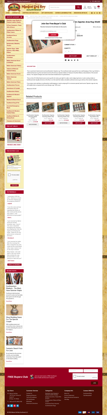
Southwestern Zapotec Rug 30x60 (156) (94, 115)
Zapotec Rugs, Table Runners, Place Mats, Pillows (13, 50)
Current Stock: (69, 44)
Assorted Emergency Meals (13, 107)
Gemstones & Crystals (13, 88)
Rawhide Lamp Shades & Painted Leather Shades (14, 21)
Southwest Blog (87, 393)
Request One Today (14, 144)
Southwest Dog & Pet (13, 103)
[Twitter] (74, 60)
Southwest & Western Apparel (13, 95)
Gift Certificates (47, 13)
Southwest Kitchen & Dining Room (13, 117)
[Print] (71, 60)
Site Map (66, 399)
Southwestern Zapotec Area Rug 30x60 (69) (79, 115)
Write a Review (97, 27)
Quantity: (67, 48)
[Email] (68, 60)
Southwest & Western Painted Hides (13, 112)
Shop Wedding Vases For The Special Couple (14, 319)
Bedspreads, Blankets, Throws (13, 44)
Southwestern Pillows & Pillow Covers (14, 31)
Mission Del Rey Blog (80, 13)
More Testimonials (14, 264)
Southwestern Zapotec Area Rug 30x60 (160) (48, 115)
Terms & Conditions (31, 397)
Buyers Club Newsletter (63, 13)
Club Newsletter (87, 395)
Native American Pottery (14, 65)
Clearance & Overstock (13, 121)
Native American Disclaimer (71, 397)
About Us (66, 393)
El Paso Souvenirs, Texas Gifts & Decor (14, 26)
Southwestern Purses (13, 85)
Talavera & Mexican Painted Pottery (12, 69)
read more (9, 301)
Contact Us (16, 13)
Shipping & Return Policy (31, 13)
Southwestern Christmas (11, 56)
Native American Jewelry (11, 78)
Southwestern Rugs (12, 40)
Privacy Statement (69, 395)
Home (7, 13)
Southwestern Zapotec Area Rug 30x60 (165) (63, 115)
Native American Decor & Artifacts (13, 61)
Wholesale (29, 401)
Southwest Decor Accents (12, 36)
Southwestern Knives (13, 91)
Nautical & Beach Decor (14, 99)
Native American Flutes (13, 82)
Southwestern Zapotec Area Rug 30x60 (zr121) (33, 116)
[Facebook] (65, 60)
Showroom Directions (32, 403)
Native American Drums (14, 74)
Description (31, 66)
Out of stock (33, 124)
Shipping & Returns (31, 395)
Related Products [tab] (34, 96)
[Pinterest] (77, 60)
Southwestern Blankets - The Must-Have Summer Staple (14, 288)
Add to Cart (48, 123)
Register (89, 8)
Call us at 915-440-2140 (15, 401)
